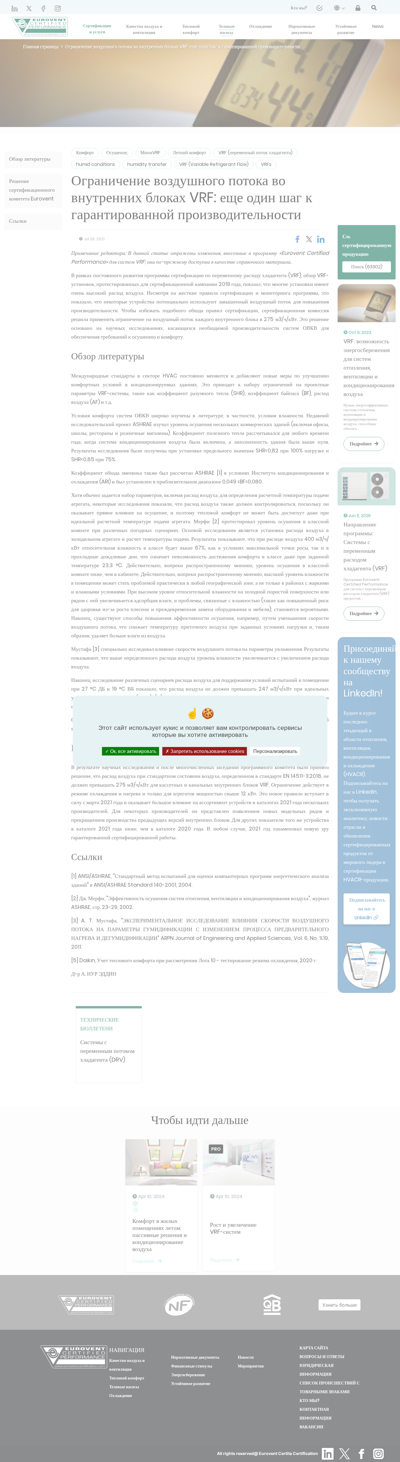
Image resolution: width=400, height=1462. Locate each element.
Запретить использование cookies (206, 751)
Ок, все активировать (132, 751)
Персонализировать (275, 751)
